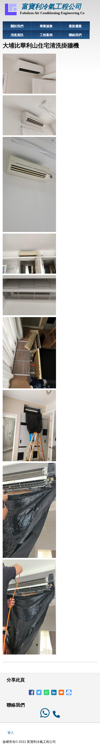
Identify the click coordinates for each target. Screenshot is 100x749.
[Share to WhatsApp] (46, 692)
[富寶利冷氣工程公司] (10, 15)
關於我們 (17, 26)
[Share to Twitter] (39, 692)
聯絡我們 (75, 35)
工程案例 (46, 35)
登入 (10, 733)
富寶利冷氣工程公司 (51, 6)
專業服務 (46, 26)
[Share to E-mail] (61, 692)
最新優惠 (75, 26)
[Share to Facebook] (31, 692)
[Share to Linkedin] (54, 692)
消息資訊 (17, 35)
